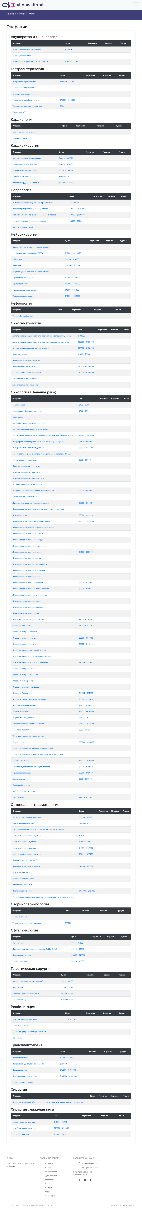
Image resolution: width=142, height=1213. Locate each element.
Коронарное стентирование (24, 170)
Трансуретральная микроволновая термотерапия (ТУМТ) (37, 754)
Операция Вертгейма (21, 626)
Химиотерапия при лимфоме (25, 385)
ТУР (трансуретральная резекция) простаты (31, 767)
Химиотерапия (18, 779)
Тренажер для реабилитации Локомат (29, 1032)
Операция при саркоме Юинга (25, 687)
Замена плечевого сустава (24, 848)
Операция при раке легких (24, 644)
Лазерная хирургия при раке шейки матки (31, 503)
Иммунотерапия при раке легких (26, 472)
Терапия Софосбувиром (23, 316)
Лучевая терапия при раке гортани (27, 534)
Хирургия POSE (19, 112)
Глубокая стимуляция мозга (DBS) (27, 253)
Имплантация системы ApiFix (25, 860)
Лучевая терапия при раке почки (26, 577)
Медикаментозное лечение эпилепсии (29, 221)
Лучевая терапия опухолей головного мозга (31, 521)
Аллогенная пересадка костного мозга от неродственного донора (41, 336)
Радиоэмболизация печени (24, 718)
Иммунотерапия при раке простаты (28, 478)
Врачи (48, 1167)
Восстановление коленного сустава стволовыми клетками (38, 829)
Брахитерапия (18, 405)
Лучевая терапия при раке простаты (28, 583)
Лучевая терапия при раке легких (27, 552)
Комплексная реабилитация (24, 1019)
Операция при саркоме (22, 681)
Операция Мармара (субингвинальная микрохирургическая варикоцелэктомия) (47, 1102)
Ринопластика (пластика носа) (25, 993)
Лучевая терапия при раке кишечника (28, 546)
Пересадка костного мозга (24, 367)
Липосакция (17, 987)
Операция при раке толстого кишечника (30, 662)
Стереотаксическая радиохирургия (28, 724)
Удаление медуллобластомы (25, 290)
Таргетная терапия (20, 730)
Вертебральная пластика (23, 823)
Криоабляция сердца (21, 177)
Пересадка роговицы (21, 955)
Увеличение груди (20, 1000)
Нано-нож (16, 265)
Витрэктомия (18, 943)
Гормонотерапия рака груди (24, 460)
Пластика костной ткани (23, 885)
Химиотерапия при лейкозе (24, 379)
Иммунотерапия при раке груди (26, 466)
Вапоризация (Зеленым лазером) (27, 411)
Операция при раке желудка (24, 638)
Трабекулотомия (19, 961)
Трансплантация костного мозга (26, 373)
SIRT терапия (18, 797)
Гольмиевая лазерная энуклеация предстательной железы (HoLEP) (42, 454)
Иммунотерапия (19, 354)
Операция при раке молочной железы (29, 650)
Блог (47, 1184)
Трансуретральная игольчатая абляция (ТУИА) (33, 748)
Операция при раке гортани (24, 632)
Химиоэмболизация (21, 785)
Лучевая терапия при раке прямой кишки (30, 589)
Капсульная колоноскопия (23, 88)
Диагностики (51, 1176)
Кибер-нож (17, 259)
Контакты (49, 1188)
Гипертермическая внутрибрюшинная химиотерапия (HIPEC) (39, 442)
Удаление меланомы (21, 773)
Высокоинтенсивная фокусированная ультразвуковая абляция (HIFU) (42, 435)
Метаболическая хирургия (24, 1128)
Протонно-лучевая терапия (24, 705)
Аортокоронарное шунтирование (26, 158)
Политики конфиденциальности (37, 1205)
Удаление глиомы (20, 284)
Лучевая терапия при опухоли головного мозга (33, 527)
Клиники (49, 1163)
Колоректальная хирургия (24, 94)
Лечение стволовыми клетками (26, 866)
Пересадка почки (19, 1070)
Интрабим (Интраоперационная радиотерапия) (33, 491)
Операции (49, 1180)
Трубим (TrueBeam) (20, 760)
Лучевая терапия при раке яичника (27, 607)
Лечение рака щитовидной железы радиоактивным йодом (38, 509)
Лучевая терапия (19, 515)
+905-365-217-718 (90, 1163)
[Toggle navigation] (136, 4)
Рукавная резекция (20, 1134)
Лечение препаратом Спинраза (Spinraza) (30, 209)
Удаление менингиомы (22, 296)
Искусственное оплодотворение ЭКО (28, 49)
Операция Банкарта (21, 872)
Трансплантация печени (22, 1082)
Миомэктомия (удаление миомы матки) (30, 62)
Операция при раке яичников (25, 675)
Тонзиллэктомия (19, 917)
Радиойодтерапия (20, 711)
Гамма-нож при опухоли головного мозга (31, 247)
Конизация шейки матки (23, 56)
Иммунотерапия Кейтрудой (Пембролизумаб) (32, 203)
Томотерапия (18, 742)
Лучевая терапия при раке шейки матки (29, 595)
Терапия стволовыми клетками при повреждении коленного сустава (42, 897)
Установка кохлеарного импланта (27, 923)
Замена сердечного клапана (24, 164)
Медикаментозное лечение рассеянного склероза (34, 215)
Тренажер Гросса (20, 1025)
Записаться (50, 1196)
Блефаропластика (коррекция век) (27, 981)
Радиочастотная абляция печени (26, 100)
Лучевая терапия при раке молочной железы (32, 564)
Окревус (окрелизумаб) (22, 227)
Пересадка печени (20, 1058)
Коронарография (19, 138)
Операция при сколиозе (23, 879)
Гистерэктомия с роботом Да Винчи (28, 448)
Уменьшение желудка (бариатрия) (27, 106)
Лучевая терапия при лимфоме (26, 360)
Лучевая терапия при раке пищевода (28, 570)
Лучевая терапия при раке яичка (26, 601)
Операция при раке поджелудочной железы (31, 656)
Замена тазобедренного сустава (26, 854)
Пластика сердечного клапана (25, 183)
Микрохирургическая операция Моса (28, 619)
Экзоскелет (17, 1038)
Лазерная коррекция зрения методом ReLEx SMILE (34, 949)
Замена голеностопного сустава (26, 836)
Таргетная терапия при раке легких (28, 736)
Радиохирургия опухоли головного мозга (30, 272)
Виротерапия (18, 417)
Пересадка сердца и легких (24, 1076)
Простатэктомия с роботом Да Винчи (29, 699)
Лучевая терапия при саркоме (25, 613)
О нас (47, 1192)
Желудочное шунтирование (24, 82)
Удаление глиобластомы (23, 278)
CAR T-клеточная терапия (23, 791)
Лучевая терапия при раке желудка (28, 540)
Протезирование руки (22, 891)
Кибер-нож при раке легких (24, 497)
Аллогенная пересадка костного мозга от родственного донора (40, 342)
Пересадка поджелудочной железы (28, 1064)
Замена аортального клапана (25, 132)
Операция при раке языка (23, 669)
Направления (51, 1172)
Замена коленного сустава (24, 842)
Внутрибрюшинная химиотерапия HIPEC (30, 429)
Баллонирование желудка (23, 1122)
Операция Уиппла (20, 693)
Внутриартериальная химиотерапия (28, 423)
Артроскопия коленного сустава (26, 817)
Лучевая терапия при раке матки (26, 558)
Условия (15, 1205)
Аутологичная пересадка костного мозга (30, 348)
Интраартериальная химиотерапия (27, 485)
